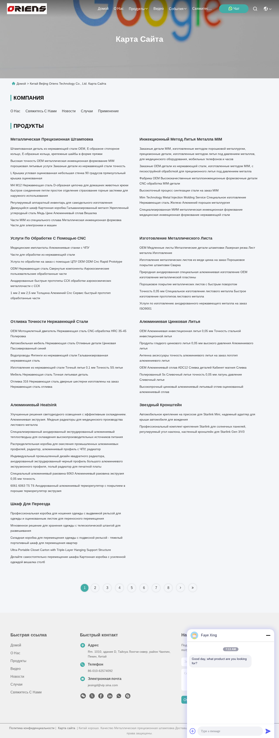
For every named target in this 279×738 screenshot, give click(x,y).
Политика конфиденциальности (31, 728)
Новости (69, 111)
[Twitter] (92, 697)
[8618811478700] (119, 697)
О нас (119, 8)
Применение (108, 111)
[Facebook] (101, 697)
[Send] (268, 731)
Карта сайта (66, 728)
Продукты (137, 9)
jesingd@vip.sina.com (103, 685)
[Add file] (193, 731)
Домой (103, 8)
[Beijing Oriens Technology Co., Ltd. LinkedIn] (110, 697)
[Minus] (268, 635)
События (176, 9)
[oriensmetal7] (128, 697)
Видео (158, 8)
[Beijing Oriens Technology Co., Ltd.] (27, 8)
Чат (236, 8)
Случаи (87, 111)
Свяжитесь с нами (202, 8)
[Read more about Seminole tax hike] (180, 588)
